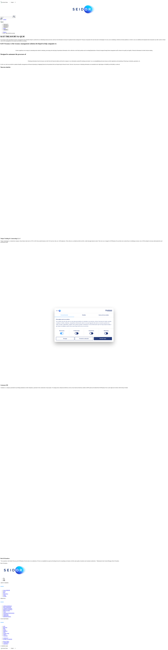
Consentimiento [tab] (64, 315)
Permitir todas (103, 338)
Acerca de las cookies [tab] (104, 315)
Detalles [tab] (84, 315)
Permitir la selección (84, 338)
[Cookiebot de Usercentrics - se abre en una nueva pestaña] (106, 311)
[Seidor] (15, 570)
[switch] (76, 333)
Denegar (65, 338)
